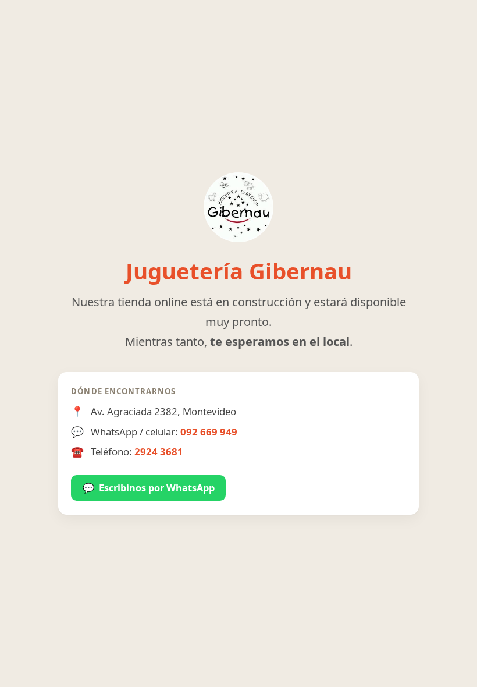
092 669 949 (208, 431)
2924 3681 (158, 451)
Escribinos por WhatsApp (149, 487)
